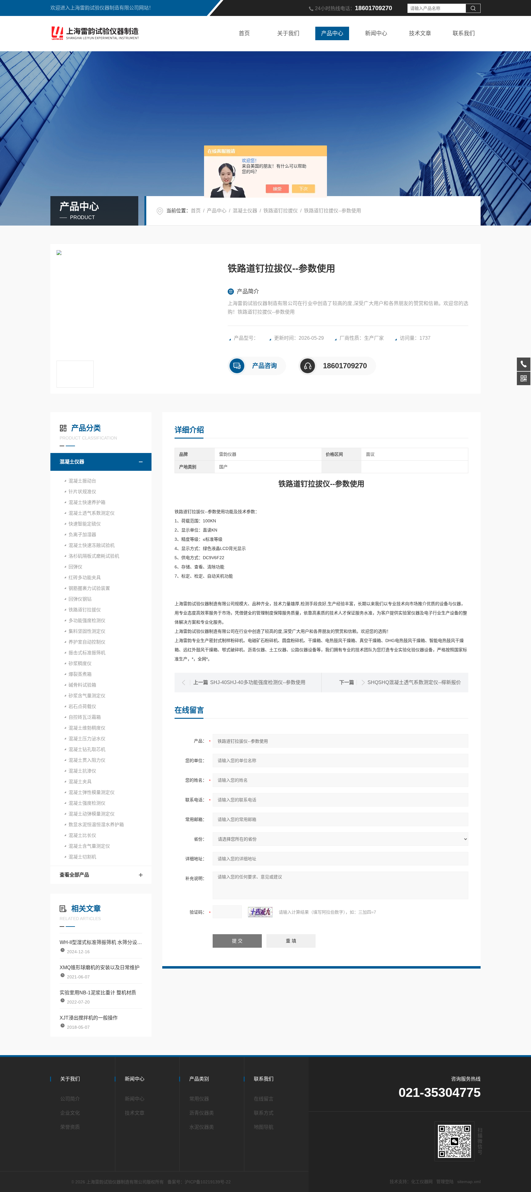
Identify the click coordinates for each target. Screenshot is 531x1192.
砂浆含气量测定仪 (87, 695)
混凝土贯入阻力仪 (87, 760)
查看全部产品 (74, 874)
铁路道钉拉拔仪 (280, 210)
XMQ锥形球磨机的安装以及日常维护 (100, 967)
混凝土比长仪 (82, 835)
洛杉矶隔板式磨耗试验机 (94, 556)
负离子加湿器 (82, 534)
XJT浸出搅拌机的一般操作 (89, 1017)
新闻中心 (376, 33)
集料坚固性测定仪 (87, 631)
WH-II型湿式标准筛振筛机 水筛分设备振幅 (101, 942)
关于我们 (288, 33)
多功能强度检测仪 (87, 620)
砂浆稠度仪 (80, 663)
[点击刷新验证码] (260, 912)
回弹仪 (75, 566)
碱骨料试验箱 (82, 684)
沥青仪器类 (201, 1113)
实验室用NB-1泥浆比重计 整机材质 (98, 992)
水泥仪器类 (201, 1127)
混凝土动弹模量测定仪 (92, 813)
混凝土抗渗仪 (82, 770)
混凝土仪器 (245, 210)
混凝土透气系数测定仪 (92, 513)
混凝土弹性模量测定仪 (92, 792)
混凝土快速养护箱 (87, 502)
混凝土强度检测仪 (87, 803)
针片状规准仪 (82, 491)
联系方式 (263, 1113)
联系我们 (464, 33)
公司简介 (70, 1098)
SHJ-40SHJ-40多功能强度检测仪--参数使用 (257, 682)
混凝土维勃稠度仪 (87, 727)
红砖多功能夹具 (85, 577)
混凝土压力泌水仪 (87, 738)
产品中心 (332, 33)
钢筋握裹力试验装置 (89, 588)
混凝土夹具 (80, 781)
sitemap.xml (469, 1181)
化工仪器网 (422, 1181)
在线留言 (263, 1098)
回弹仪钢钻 (80, 599)
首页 (244, 33)
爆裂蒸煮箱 (80, 674)
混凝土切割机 (82, 856)
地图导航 (263, 1127)
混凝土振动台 (82, 480)
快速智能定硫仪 (85, 523)
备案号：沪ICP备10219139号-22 (199, 1181)
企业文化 (70, 1113)
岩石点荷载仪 (82, 706)
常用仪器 (199, 1098)
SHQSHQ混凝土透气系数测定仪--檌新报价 (414, 682)
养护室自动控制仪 (87, 641)
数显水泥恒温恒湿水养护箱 (96, 824)
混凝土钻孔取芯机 (87, 749)
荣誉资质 (70, 1127)
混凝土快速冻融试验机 (92, 545)
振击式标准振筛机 (87, 652)
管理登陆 (445, 1181)
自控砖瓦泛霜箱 (85, 717)
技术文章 (420, 33)
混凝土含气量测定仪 (89, 846)
